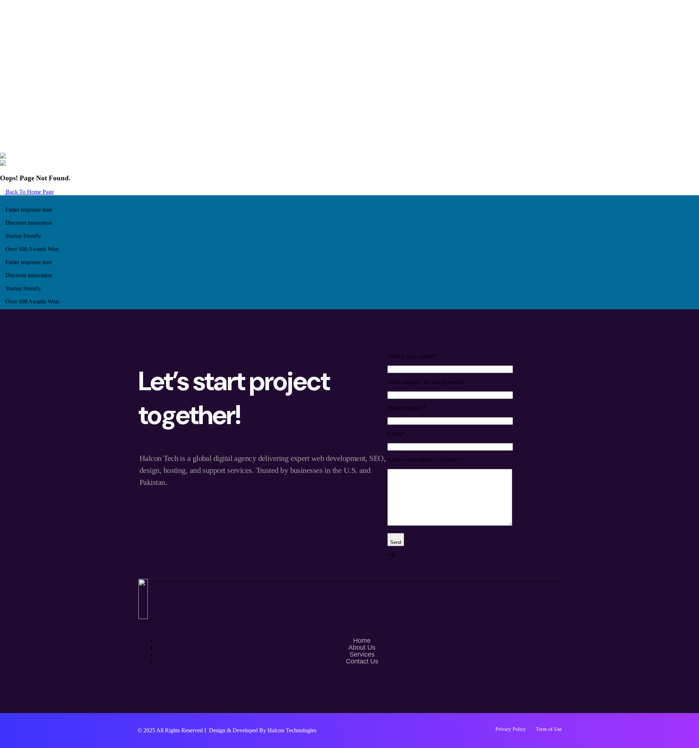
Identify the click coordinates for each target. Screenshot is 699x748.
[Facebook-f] (349, 693)
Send (395, 542)
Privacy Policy (510, 729)
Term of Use (549, 729)
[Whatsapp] (328, 693)
